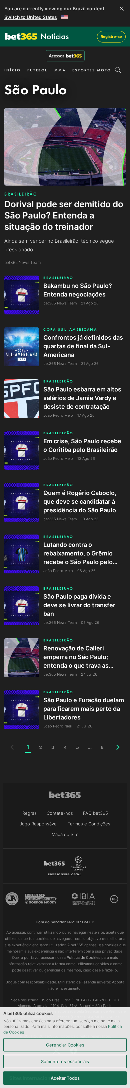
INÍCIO (12, 70)
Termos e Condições (89, 823)
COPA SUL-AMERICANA (70, 329)
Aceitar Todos (65, 1078)
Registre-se (111, 36)
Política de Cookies (83, 957)
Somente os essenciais (65, 1061)
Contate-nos (60, 813)
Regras (29, 813)
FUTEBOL (37, 70)
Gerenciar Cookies (65, 1044)
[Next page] (118, 747)
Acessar (56, 56)
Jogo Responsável (39, 823)
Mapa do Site (65, 834)
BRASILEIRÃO (21, 194)
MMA (60, 70)
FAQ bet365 (95, 813)
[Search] (118, 70)
